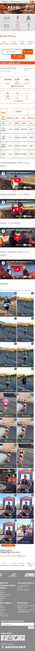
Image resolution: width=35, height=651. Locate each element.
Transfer (20, 588)
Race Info (3, 597)
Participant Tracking (23, 590)
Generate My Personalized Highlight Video (13, 556)
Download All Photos (8, 545)
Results (2, 599)
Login (26, 2)
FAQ (1, 601)
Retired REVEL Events (24, 612)
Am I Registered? (23, 586)
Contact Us (3, 610)
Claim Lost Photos (30, 43)
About (2, 612)
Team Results (22, 43)
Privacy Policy (4, 616)
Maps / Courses (5, 595)
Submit (31, 628)
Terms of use (3, 614)
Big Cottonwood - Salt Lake (26, 606)
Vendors (2, 608)
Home (2, 590)
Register (2, 593)
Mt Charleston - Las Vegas (25, 610)
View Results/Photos (4, 43)
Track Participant (14, 43)
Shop (1, 606)
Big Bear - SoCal (22, 608)
